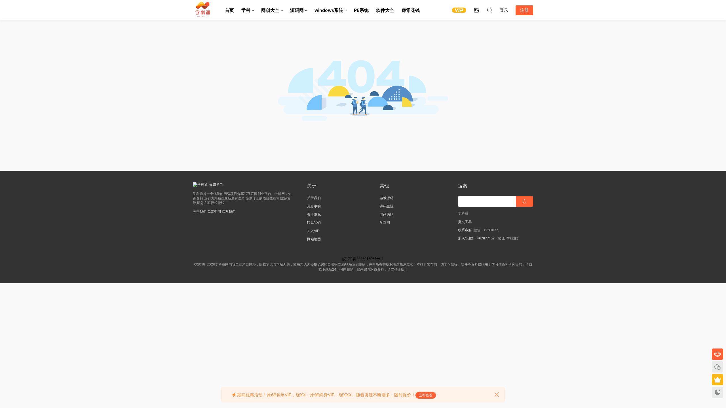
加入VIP (313, 231)
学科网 (385, 222)
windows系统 (329, 10)
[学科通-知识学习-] (203, 10)
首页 (229, 10)
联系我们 (228, 211)
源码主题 (386, 206)
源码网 (297, 10)
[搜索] (489, 10)
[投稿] (476, 10)
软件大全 (385, 10)
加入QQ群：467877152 (476, 238)
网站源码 (386, 214)
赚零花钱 (411, 10)
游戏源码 (386, 198)
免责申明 (214, 211)
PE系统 (361, 10)
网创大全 (270, 10)
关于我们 (199, 211)
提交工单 (465, 222)
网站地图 (314, 239)
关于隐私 (314, 214)
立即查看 (425, 395)
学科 (245, 10)
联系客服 (465, 230)
